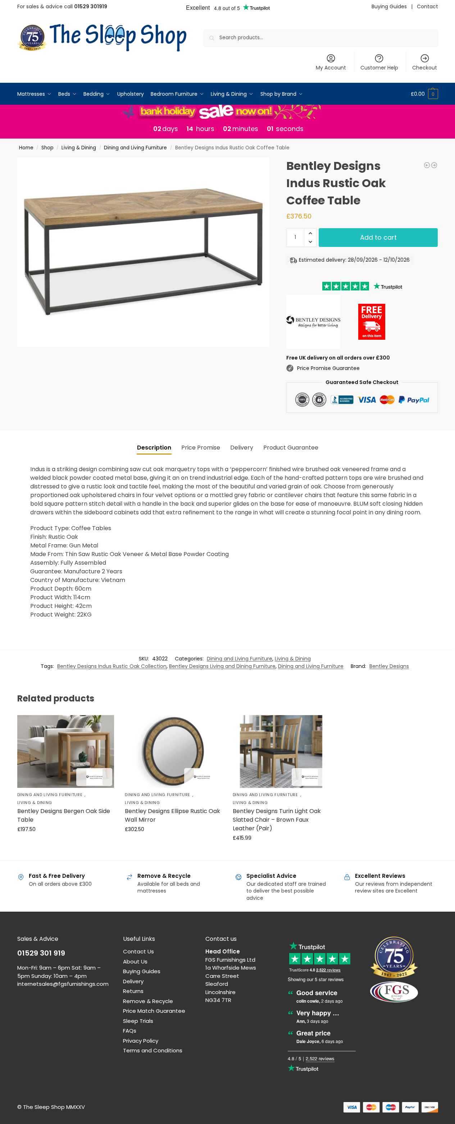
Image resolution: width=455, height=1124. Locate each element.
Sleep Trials (138, 1021)
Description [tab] (154, 447)
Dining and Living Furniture (135, 147)
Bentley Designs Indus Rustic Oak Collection (112, 666)
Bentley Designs (389, 666)
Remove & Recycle (148, 1001)
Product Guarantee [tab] (290, 447)
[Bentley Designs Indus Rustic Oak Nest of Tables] (434, 165)
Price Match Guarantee (154, 1011)
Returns (133, 991)
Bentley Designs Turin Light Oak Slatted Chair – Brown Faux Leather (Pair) (277, 819)
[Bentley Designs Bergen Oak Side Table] (65, 751)
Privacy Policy (140, 1040)
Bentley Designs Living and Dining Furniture (222, 666)
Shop (47, 147)
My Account (331, 67)
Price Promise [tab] (200, 447)
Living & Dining (79, 147)
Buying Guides (389, 6)
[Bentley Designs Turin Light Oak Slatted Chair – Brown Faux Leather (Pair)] (281, 751)
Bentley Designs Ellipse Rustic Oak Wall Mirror (172, 815)
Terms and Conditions (152, 1050)
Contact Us (138, 951)
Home (26, 147)
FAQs (129, 1030)
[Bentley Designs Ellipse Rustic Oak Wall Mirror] (173, 751)
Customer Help (379, 67)
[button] (424, 94)
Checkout (424, 67)
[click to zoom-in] (143, 252)
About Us (135, 961)
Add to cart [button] (65, 844)
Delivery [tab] (241, 447)
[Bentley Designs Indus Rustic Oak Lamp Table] (427, 165)
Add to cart (378, 237)
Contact (427, 6)
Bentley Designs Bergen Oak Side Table (63, 815)
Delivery (133, 981)
